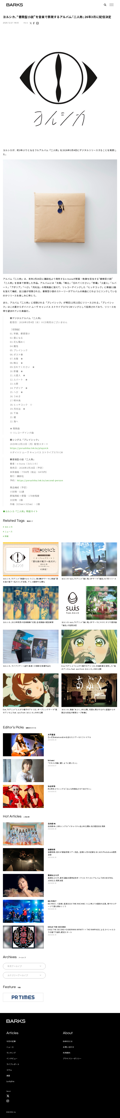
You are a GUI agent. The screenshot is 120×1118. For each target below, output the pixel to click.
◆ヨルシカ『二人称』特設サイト (20, 511)
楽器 (8, 1075)
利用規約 (66, 1052)
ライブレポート (12, 1064)
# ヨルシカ (8, 526)
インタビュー (12, 1058)
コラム (9, 1070)
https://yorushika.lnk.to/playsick (29, 448)
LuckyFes (10, 1081)
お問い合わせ (68, 1047)
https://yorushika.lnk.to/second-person (40, 480)
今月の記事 (11, 1041)
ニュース (10, 1047)
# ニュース (8, 531)
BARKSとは (68, 1041)
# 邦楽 (6, 536)
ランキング (11, 1052)
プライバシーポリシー (72, 1058)
